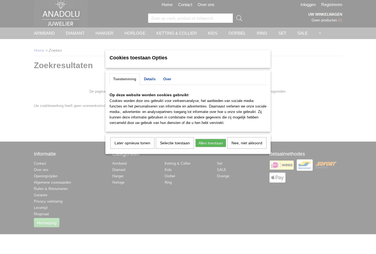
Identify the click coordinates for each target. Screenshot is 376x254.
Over (167, 79)
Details (150, 79)
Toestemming (124, 79)
